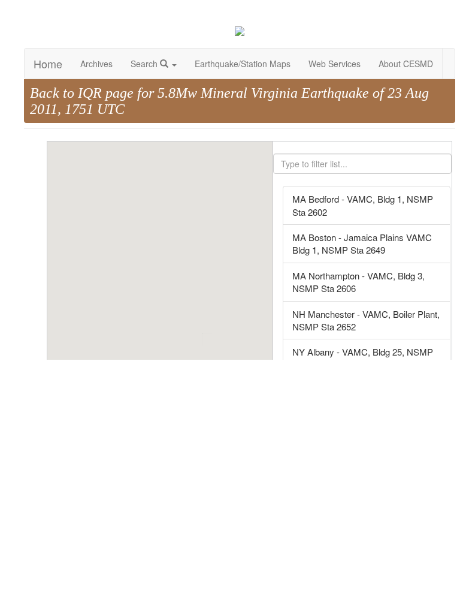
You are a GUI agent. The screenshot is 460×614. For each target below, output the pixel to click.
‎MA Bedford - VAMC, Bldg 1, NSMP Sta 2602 (362, 205)
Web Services (334, 64)
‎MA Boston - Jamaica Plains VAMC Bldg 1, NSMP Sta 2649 (362, 243)
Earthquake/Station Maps (242, 64)
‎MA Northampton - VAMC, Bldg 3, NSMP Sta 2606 (358, 281)
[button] (183, 341)
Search (145, 64)
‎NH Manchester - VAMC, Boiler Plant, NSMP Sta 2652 (366, 320)
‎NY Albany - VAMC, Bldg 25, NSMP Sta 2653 (362, 358)
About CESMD (406, 64)
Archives (96, 64)
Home (48, 63)
